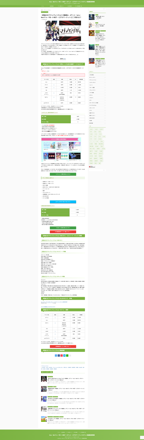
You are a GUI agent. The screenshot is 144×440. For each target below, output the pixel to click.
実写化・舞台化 (92, 148)
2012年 (100, 134)
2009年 (99, 131)
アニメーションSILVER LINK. (58, 367)
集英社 (96, 163)
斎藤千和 (91, 151)
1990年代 (96, 129)
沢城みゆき (100, 153)
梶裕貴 (91, 153)
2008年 (95, 131)
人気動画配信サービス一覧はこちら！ (62, 346)
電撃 (99, 163)
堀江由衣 (96, 146)
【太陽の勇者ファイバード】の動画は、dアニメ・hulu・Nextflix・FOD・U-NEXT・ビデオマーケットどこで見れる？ (100, 63)
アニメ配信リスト (69, 432)
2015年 (99, 136)
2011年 (96, 134)
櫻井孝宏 (95, 153)
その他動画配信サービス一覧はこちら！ (62, 231)
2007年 (91, 131)
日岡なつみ (65, 367)
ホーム (59, 432)
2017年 (47, 367)
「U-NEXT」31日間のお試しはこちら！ (63, 227)
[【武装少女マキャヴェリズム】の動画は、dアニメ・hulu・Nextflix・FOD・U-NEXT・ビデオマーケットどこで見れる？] (64, 355)
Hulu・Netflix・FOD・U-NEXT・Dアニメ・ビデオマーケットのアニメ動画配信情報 (72, 1)
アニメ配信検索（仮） (82, 432)
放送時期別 (63, 432)
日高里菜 (69, 367)
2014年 (95, 136)
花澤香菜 (101, 158)
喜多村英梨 (91, 146)
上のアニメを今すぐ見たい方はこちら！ (63, 201)
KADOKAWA (50, 367)
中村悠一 (101, 141)
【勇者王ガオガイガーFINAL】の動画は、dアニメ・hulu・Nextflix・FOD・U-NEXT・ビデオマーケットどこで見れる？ (100, 36)
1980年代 (91, 129)
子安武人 (101, 146)
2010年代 (43, 367)
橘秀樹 (77, 367)
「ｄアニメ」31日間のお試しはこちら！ (63, 174)
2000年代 (101, 129)
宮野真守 (98, 148)
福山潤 (91, 158)
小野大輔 (103, 148)
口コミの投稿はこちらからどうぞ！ (48, 306)
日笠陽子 (96, 151)
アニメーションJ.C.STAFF (94, 141)
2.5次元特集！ (75, 432)
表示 (64, 58)
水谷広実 (80, 367)
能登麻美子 (96, 158)
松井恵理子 (73, 367)
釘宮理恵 (91, 163)
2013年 (91, 136)
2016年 (104, 136)
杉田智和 (101, 151)
